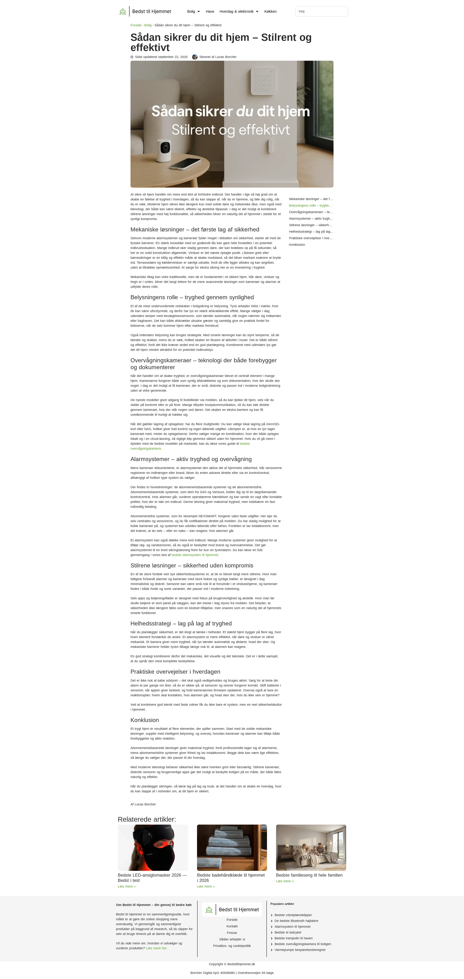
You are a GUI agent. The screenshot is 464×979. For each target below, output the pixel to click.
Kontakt (232, 926)
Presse (232, 933)
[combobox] (321, 11)
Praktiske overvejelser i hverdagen (311, 238)
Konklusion (297, 244)
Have (210, 11)
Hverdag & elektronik (237, 11)
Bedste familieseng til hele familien (309, 875)
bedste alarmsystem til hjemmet (195, 555)
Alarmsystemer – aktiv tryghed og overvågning (311, 218)
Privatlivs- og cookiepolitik (232, 946)
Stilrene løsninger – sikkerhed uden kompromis (311, 225)
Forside (232, 920)
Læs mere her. (156, 948)
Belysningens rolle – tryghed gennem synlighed (311, 205)
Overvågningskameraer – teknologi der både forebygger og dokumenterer (311, 212)
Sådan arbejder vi (232, 939)
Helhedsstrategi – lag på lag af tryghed (311, 231)
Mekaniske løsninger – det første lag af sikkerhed (311, 199)
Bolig (191, 11)
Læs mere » (127, 886)
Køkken (270, 11)
